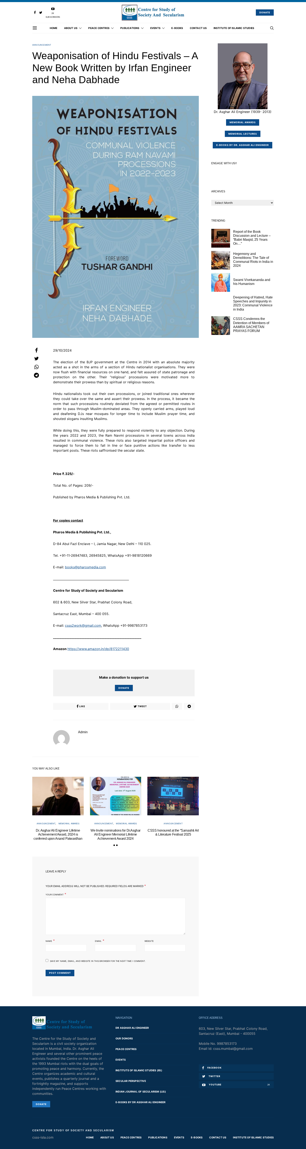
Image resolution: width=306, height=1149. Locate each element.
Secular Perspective (131, 1081)
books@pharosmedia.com (85, 567)
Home (53, 28)
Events (155, 28)
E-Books (177, 28)
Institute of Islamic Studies (234, 28)
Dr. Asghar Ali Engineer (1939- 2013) (242, 112)
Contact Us (198, 28)
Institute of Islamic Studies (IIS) (139, 1070)
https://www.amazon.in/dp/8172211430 (98, 649)
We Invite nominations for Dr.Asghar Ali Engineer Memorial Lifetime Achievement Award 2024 (116, 834)
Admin (83, 732)
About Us (71, 28)
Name (49, 941)
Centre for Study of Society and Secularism (73, 1130)
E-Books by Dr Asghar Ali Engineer (141, 1102)
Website (149, 941)
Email (98, 941)
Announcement (41, 45)
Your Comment (54, 894)
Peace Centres (98, 28)
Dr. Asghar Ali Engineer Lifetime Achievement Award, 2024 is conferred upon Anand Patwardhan (58, 834)
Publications (129, 28)
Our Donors (124, 1038)
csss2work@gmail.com (83, 625)
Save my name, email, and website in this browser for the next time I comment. (98, 961)
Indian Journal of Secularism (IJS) (141, 1091)
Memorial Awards (68, 823)
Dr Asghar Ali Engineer (132, 1027)
